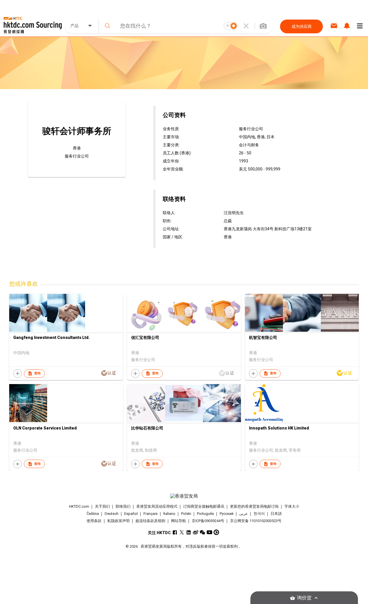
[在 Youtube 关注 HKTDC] (209, 532)
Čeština (93, 513)
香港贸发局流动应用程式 (156, 506)
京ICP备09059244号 (208, 521)
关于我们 (102, 506)
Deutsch (111, 513)
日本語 (276, 513)
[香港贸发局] (184, 496)
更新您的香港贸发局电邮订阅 (254, 506)
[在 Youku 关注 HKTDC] (216, 532)
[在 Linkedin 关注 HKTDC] (188, 532)
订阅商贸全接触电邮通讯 (203, 506)
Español (131, 513)
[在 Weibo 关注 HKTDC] (195, 532)
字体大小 (291, 506)
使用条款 (94, 521)
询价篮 (304, 598)
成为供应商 (302, 26)
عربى (243, 513)
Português (205, 513)
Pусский (226, 513)
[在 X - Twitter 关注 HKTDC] (182, 532)
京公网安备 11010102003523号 (255, 521)
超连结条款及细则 (150, 521)
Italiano (169, 513)
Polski (186, 513)
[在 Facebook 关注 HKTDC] (175, 532)
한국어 (259, 513)
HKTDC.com (79, 506)
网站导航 (178, 521)
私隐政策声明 (118, 521)
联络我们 (123, 506)
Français (150, 513)
